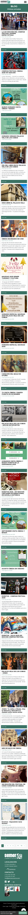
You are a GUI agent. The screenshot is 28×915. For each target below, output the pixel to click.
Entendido (23, 913)
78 (21, 845)
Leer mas (4, 49)
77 (18, 845)
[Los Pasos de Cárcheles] (7, 894)
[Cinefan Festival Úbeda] (7, 888)
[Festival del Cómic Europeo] (12, 888)
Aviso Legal (5, 906)
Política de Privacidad (14, 906)
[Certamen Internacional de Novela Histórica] (17, 888)
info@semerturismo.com (12, 878)
